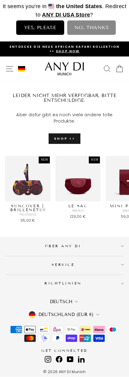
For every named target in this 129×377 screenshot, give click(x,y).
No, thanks (91, 27)
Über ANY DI (63, 246)
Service (63, 264)
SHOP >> (64, 138)
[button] (21, 69)
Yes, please (40, 27)
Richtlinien (63, 283)
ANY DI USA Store (66, 15)
